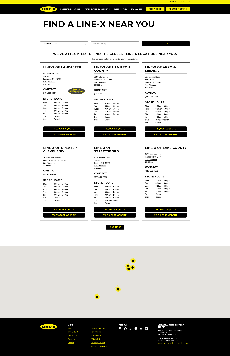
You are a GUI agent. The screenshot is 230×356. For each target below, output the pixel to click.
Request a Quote (64, 129)
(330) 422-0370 (100, 177)
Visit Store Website (64, 135)
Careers (71, 339)
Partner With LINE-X (99, 328)
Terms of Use (163, 343)
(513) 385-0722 (100, 94)
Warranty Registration (100, 346)
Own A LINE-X (73, 335)
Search (166, 44)
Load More (115, 227)
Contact (173, 2)
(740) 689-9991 (49, 93)
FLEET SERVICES (120, 9)
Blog (183, 2)
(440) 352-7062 (151, 171)
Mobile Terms (183, 343)
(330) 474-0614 (151, 97)
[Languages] (189, 2)
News (70, 328)
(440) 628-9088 (49, 174)
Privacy (173, 343)
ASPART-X (95, 339)
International (96, 335)
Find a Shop (155, 9)
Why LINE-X (73, 332)
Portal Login (96, 332)
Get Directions (49, 82)
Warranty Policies (98, 343)
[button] (64, 43)
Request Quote (178, 9)
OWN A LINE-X (136, 9)
